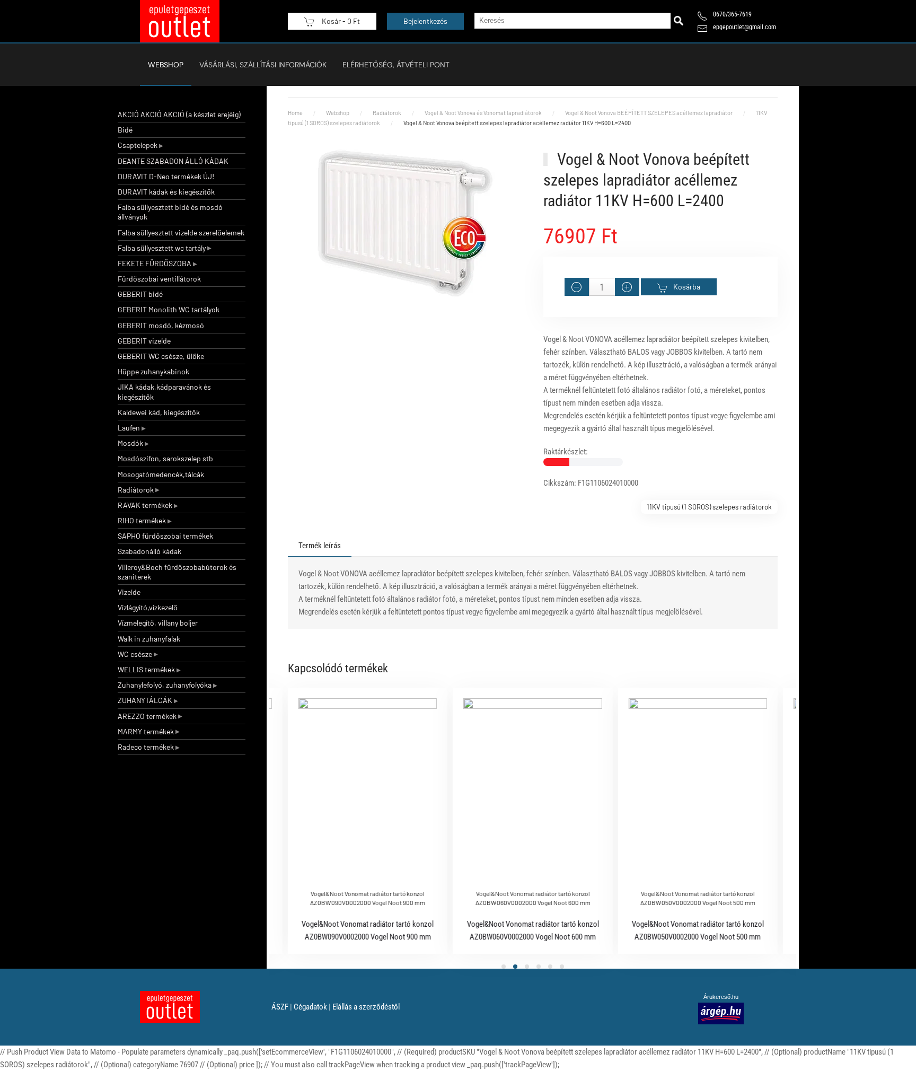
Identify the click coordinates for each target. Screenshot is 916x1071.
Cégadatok (310, 1007)
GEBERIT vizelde (144, 340)
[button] (405, 223)
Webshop (165, 64)
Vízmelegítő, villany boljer (158, 622)
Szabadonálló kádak (149, 551)
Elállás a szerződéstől (366, 1007)
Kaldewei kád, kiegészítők (159, 412)
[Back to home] (179, 21)
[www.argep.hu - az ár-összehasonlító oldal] (721, 1012)
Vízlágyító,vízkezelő (148, 607)
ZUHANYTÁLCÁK (145, 700)
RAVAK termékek (145, 505)
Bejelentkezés (425, 20)
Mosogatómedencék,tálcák (161, 474)
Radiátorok (136, 489)
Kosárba (686, 286)
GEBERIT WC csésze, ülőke (161, 356)
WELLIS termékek (146, 669)
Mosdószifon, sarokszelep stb (165, 458)
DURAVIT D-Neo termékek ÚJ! (166, 176)
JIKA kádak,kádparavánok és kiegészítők (164, 391)
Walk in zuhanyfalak (149, 638)
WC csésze (135, 654)
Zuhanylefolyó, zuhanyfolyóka (165, 684)
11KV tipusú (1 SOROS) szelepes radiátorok (709, 507)
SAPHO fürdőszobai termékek (165, 535)
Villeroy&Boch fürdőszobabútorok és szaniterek (177, 572)
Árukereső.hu (720, 997)
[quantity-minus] (577, 287)
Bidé (125, 129)
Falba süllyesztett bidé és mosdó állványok (170, 212)
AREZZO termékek (147, 716)
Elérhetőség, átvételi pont (396, 64)
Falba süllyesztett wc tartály (162, 247)
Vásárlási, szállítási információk (263, 64)
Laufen (129, 427)
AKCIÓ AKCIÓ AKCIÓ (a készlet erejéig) (179, 114)
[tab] (503, 966)
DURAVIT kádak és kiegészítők (166, 191)
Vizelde (129, 591)
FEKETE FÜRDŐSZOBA (154, 263)
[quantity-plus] (627, 287)
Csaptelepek (137, 145)
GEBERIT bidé (140, 294)
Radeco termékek (146, 746)
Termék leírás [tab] (319, 545)
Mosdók (130, 442)
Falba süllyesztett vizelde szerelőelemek (181, 232)
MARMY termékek (146, 731)
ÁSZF (279, 1007)
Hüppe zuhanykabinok (153, 371)
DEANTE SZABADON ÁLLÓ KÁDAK (173, 160)
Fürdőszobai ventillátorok (159, 278)
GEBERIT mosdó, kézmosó (161, 325)
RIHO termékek (142, 520)
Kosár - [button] (340, 20)
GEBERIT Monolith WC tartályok (168, 309)
